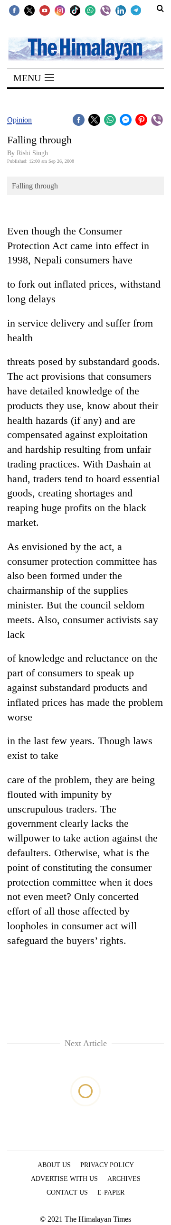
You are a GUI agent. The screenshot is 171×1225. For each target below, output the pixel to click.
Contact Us (67, 1192)
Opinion (19, 120)
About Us (54, 1165)
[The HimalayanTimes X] (29, 10)
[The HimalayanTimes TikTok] (75, 10)
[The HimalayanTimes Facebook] (14, 10)
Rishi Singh (32, 153)
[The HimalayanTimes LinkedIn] (120, 10)
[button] (33, 77)
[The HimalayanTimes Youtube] (44, 10)
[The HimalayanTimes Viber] (105, 10)
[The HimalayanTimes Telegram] (136, 10)
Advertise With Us (64, 1178)
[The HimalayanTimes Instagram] (60, 10)
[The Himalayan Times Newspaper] (85, 48)
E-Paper (110, 1192)
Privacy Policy (107, 1165)
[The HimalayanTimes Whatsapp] (90, 10)
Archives (124, 1178)
